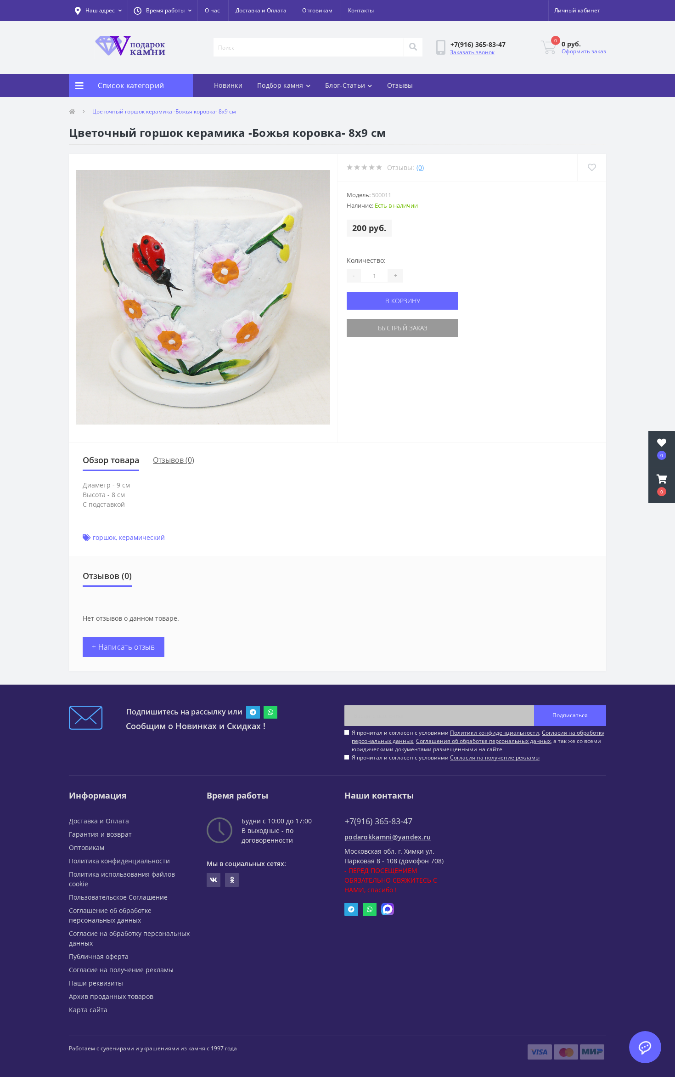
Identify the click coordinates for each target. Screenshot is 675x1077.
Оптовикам (317, 10)
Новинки (228, 85)
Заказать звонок (472, 52)
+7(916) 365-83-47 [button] (378, 821)
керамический (142, 537)
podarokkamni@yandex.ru (387, 837)
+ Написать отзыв (123, 647)
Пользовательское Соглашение (118, 897)
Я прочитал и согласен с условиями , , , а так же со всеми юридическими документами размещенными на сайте (478, 741)
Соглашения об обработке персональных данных (483, 741)
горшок (104, 537)
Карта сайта (88, 1009)
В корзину (402, 300)
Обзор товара (111, 459)
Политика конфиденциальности (119, 860)
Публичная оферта (99, 956)
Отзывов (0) (173, 460)
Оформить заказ (584, 51)
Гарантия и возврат (100, 834)
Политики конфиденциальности (494, 733)
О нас (212, 10)
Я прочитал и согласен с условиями (446, 757)
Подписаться (570, 715)
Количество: (366, 260)
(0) (420, 167)
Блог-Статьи (345, 85)
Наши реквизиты (96, 983)
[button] (162, 10)
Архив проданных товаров (111, 996)
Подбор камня (280, 85)
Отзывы (400, 85)
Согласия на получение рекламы (495, 757)
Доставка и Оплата (261, 10)
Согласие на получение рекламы (121, 969)
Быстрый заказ (403, 327)
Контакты (361, 10)
